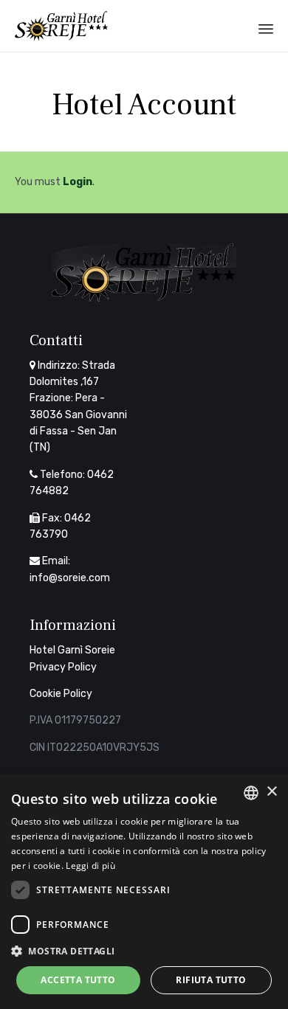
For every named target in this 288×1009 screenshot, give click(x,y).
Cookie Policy (61, 693)
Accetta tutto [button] (78, 980)
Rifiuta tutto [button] (211, 980)
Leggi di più (90, 865)
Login (77, 182)
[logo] (144, 298)
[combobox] (251, 793)
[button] (144, 951)
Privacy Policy (63, 667)
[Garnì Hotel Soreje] (62, 26)
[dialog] (144, 891)
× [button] (271, 791)
